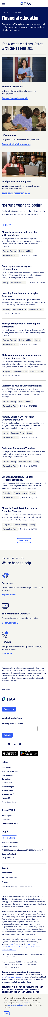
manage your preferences (16, 1005)
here (3, 929)
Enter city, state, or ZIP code (12, 724)
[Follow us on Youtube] (20, 744)
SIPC (17, 944)
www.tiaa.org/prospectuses (12, 977)
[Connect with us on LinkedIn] (14, 744)
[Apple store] (10, 753)
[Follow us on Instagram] (9, 744)
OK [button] (6, 1013)
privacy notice (31, 1003)
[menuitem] (3, 3)
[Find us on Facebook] (3, 744)
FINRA (11, 944)
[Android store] (29, 753)
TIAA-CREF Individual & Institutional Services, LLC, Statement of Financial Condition (21, 946)
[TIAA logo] (9, 699)
